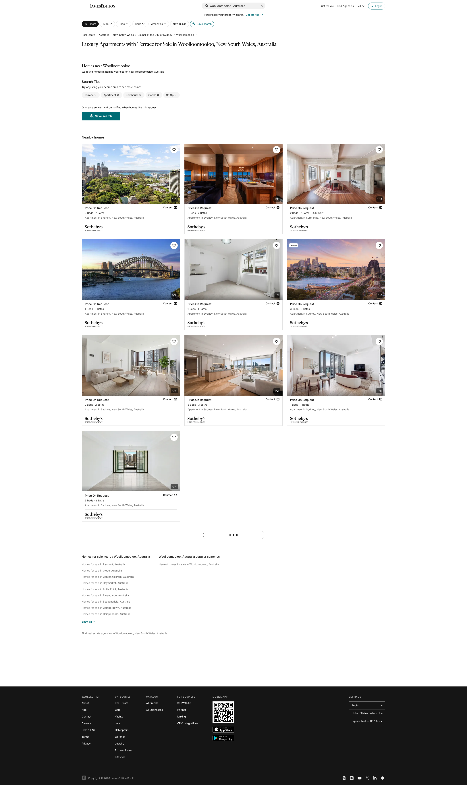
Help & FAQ (88, 730)
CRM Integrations (187, 723)
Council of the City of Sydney (155, 34)
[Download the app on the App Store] (223, 729)
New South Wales (123, 34)
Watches (120, 736)
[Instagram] (344, 778)
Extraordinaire (123, 750)
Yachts (119, 716)
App (84, 709)
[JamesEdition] (102, 6)
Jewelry (119, 743)
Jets (117, 723)
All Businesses (154, 709)
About (85, 703)
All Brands (152, 703)
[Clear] (261, 6)
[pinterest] (382, 778)
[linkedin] (375, 778)
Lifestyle (120, 757)
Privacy (86, 743)
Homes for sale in (103, 564)
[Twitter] (367, 778)
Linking (181, 716)
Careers (86, 723)
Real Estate (88, 34)
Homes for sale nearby (116, 556)
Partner (181, 709)
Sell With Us (184, 703)
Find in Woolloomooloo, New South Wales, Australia (124, 633)
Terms (85, 736)
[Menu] (83, 6)
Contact (86, 716)
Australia (104, 34)
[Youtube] (359, 778)
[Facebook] (352, 778)
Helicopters (121, 730)
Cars (117, 709)
